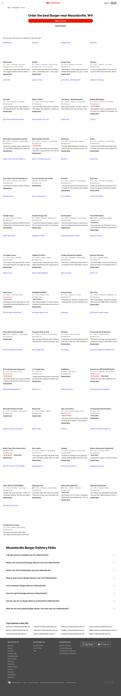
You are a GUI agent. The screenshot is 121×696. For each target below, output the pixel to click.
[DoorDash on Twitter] (109, 682)
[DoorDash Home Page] (53, 3)
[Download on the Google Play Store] (104, 644)
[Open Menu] (2, 3)
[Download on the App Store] (88, 644)
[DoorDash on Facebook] (105, 682)
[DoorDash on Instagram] (112, 682)
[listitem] (10, 627)
